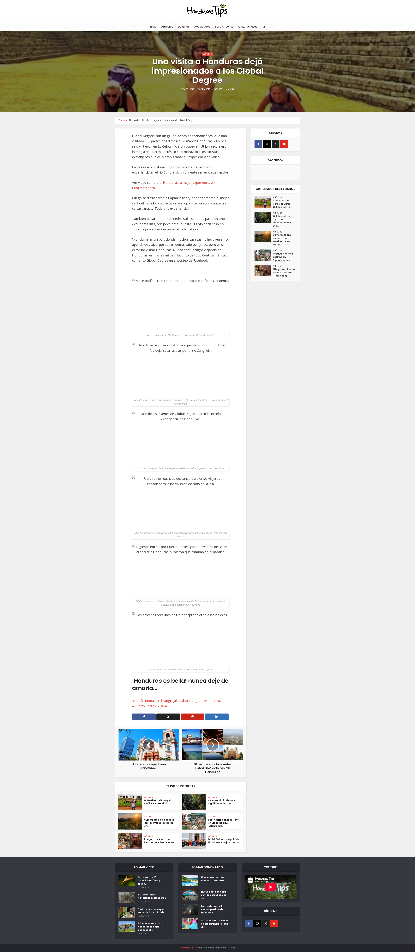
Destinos (184, 27)
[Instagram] (267, 144)
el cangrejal (168, 700)
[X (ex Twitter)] (275, 144)
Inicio (152, 27)
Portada (122, 120)
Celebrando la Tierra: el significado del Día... (222, 802)
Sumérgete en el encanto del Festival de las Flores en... (159, 823)
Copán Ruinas (144, 700)
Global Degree (191, 700)
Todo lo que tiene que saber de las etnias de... (152, 910)
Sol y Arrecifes (224, 27)
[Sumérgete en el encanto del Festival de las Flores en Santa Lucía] (264, 236)
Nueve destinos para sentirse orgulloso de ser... (213, 895)
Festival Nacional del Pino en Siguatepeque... (283, 257)
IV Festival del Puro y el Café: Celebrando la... (157, 802)
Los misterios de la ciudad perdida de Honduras (212, 909)
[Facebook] (258, 144)
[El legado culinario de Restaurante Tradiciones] (264, 270)
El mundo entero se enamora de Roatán (213, 879)
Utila (163, 706)
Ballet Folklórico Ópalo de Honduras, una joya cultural (224, 841)
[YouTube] (284, 144)
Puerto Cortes (145, 706)
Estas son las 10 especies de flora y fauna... (149, 880)
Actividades (202, 27)
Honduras (214, 700)
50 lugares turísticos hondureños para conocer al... (150, 927)
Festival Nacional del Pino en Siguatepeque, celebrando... (223, 823)
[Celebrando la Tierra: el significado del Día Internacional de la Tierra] (264, 217)
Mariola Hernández (212, 88)
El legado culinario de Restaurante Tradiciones (159, 841)
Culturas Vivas (247, 27)
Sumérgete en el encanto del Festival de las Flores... (282, 239)
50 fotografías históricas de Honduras (152, 896)
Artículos (167, 27)
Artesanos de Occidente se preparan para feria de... (215, 924)
